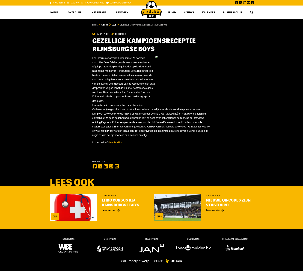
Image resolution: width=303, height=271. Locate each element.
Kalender (208, 12)
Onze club (74, 12)
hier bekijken (116, 142)
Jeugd (172, 12)
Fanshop (75, 2)
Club (114, 24)
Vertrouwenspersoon (120, 2)
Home (54, 12)
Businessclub (232, 12)
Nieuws (189, 12)
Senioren (122, 12)
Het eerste (99, 12)
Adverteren (59, 2)
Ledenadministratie (94, 2)
